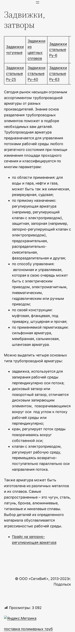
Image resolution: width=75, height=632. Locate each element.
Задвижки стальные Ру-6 (58, 50)
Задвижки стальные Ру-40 (36, 73)
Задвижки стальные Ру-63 (58, 73)
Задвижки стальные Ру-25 (15, 73)
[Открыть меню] (37, 2)
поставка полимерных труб (28, 629)
